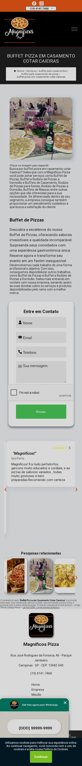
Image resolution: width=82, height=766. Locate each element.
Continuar (41, 756)
